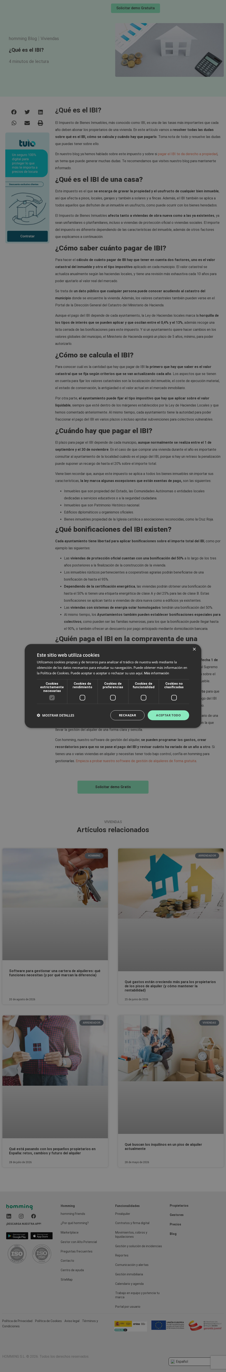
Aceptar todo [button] (168, 715)
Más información (156, 673)
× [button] (194, 649)
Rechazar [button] (127, 715)
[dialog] (113, 686)
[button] (55, 715)
